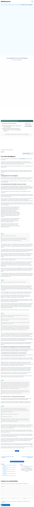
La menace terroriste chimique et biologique (9, 123)
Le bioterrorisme (17, 4)
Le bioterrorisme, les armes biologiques (27, 457)
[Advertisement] (17, 113)
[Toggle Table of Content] (31, 153)
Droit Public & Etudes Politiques (9, 4)
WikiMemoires (6, 1)
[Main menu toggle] (32, 1)
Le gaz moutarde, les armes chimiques (7, 457)
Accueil (2, 4)
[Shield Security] (1, 505)
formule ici (26, 471)
